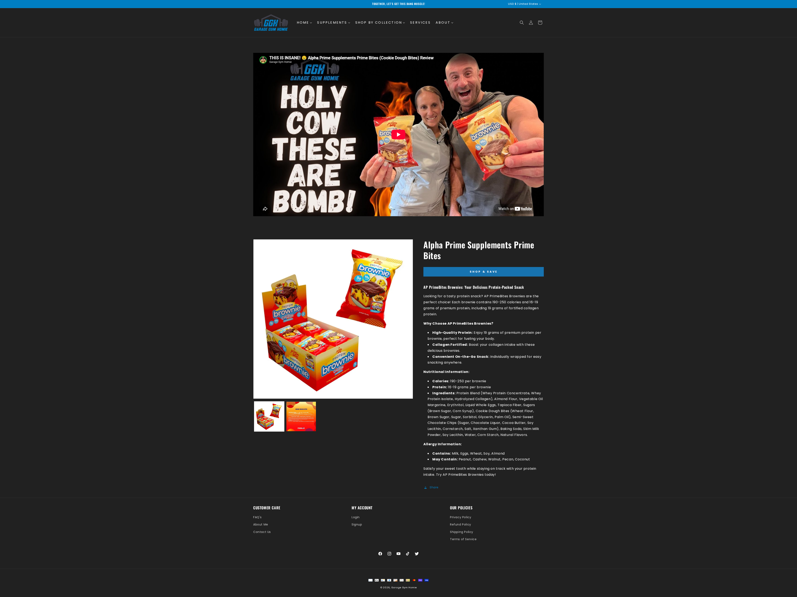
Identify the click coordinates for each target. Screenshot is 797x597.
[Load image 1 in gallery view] (269, 416)
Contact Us (262, 532)
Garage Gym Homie (404, 587)
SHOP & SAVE (484, 272)
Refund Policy (460, 524)
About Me (260, 524)
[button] (304, 22)
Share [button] (434, 487)
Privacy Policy (460, 517)
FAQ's (257, 517)
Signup (357, 524)
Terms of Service (463, 539)
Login (356, 517)
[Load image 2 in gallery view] (301, 416)
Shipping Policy (461, 532)
